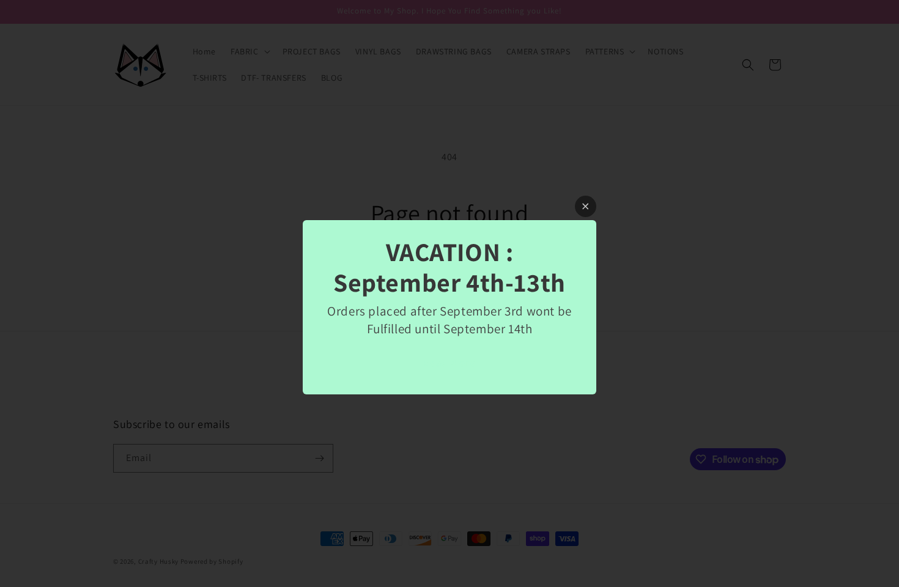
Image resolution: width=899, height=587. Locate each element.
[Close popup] (585, 206)
